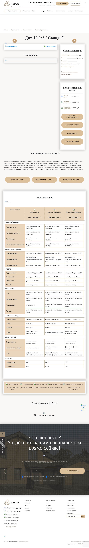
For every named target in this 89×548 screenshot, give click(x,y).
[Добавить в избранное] (78, 47)
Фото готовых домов (51, 500)
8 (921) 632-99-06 (14, 508)
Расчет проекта (75, 3)
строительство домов (23, 541)
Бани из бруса (70, 505)
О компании (28, 500)
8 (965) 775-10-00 (14, 511)
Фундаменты (49, 508)
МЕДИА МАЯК (81, 544)
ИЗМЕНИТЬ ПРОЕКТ (72, 141)
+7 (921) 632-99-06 (34, 2)
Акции (43, 11)
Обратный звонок (62, 3)
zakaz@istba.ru (11, 527)
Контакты (27, 510)
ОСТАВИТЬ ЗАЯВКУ (72, 125)
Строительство (61, 11)
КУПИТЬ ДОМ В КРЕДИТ (71, 179)
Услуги (33, 11)
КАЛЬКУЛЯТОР (72, 133)
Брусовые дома (70, 500)
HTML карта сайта (50, 510)
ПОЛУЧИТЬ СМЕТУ (17, 179)
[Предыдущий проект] (15, 38)
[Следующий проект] (74, 38)
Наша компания (79, 11)
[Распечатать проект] (81, 48)
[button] (40, 217)
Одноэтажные (70, 513)
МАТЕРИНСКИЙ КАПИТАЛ (45, 179)
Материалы (48, 505)
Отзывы (71, 11)
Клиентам (27, 503)
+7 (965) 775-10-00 (48, 2)
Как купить (50, 11)
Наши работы (26, 11)
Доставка (27, 508)
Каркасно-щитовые (71, 510)
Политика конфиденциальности (78, 541)
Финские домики (71, 508)
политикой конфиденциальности (60, 476)
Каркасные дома (71, 503)
